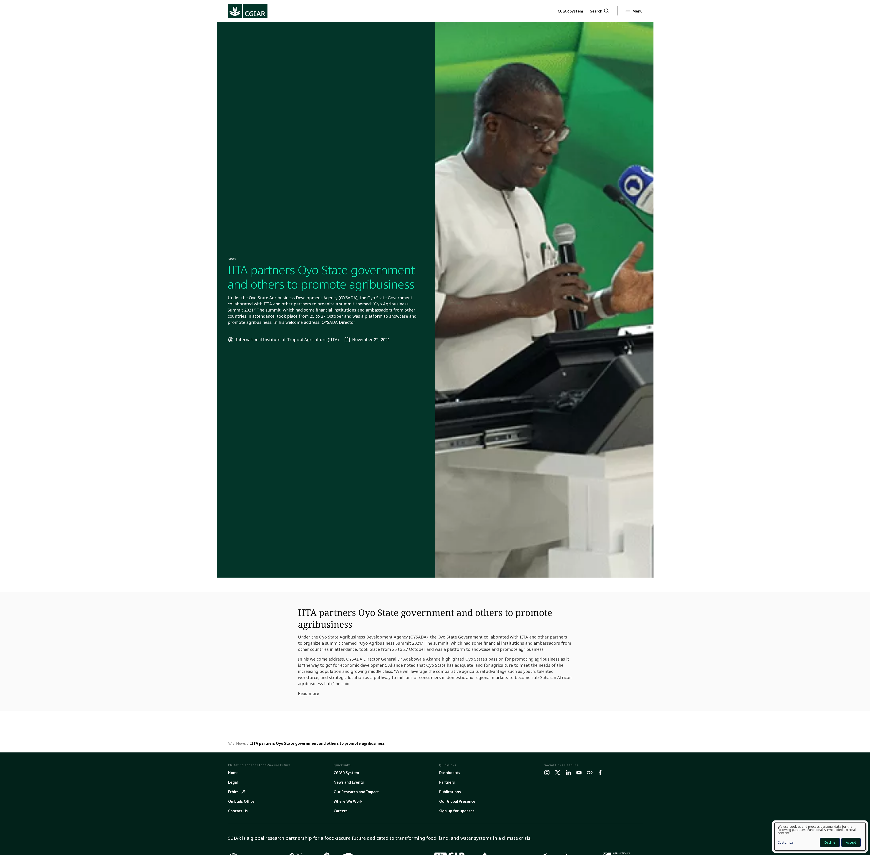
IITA (524, 637)
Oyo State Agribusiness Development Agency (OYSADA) (373, 637)
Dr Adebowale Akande (419, 659)
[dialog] (819, 836)
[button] (570, 10)
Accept (851, 842)
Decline (829, 842)
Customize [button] (786, 843)
